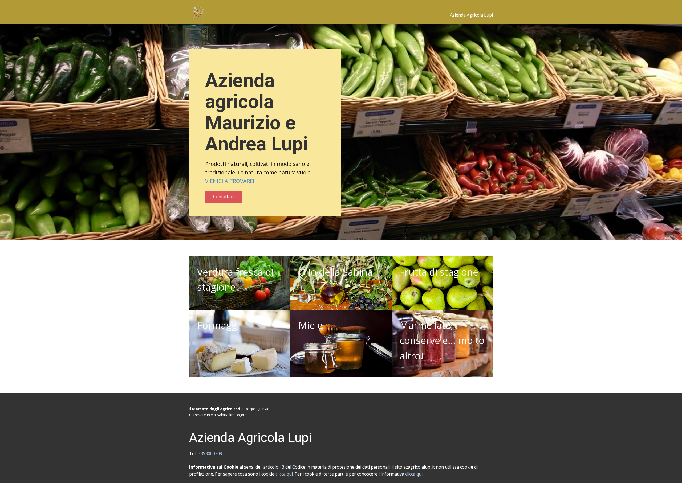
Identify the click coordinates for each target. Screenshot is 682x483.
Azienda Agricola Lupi (471, 15)
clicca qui (284, 474)
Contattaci (223, 196)
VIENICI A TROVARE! (229, 181)
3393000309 (210, 453)
